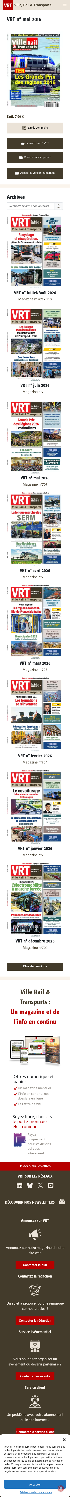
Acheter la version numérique (37, 173)
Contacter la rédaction (35, 1320)
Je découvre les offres (35, 1166)
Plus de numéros (35, 966)
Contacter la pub (35, 1265)
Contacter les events (35, 1376)
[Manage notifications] (61, 1488)
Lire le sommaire (38, 128)
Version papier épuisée (37, 157)
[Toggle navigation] (65, 5)
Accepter (35, 1484)
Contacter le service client (35, 1432)
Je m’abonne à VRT (37, 143)
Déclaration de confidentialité (36, 1492)
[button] (64, 1439)
